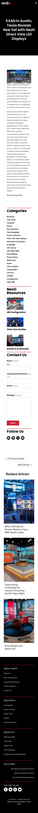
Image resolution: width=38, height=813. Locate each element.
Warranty (10, 802)
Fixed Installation (13, 232)
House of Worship (13, 235)
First (8, 364)
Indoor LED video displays (17, 238)
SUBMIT (13, 423)
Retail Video (11, 260)
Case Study (11, 219)
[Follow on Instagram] (15, 789)
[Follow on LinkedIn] (10, 789)
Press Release (12, 254)
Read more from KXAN (14, 195)
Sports (9, 263)
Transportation (12, 269)
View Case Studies (16, 329)
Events (9, 226)
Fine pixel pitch (12, 229)
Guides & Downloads (18, 348)
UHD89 (10, 276)
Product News (12, 257)
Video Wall (11, 282)
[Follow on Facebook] (6, 789)
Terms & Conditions (19, 802)
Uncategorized (12, 279)
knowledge (11, 244)
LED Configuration (16, 312)
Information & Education (16, 241)
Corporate (10, 223)
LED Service (11, 248)
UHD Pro (10, 272)
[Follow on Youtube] (20, 789)
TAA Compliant (12, 266)
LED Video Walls (13, 251)
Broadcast (10, 216)
